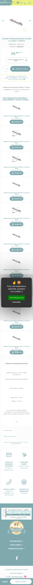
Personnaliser (16, 302)
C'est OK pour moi (17, 297)
